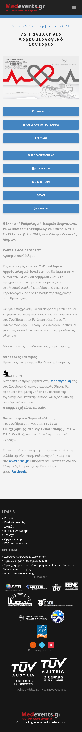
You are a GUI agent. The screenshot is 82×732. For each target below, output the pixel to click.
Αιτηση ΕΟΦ (42, 168)
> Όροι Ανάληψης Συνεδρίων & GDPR (25, 561)
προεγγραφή (61, 381)
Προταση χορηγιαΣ (42, 155)
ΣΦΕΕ (42, 195)
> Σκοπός (8, 526)
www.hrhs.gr (19, 461)
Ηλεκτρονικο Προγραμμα (42, 124)
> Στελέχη (8, 535)
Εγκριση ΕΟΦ (42, 181)
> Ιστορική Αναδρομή (15, 531)
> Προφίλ (8, 518)
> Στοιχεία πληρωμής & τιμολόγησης (24, 556)
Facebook (18, 472)
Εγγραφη (42, 138)
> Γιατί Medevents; (13, 522)
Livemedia (41, 208)
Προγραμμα (42, 111)
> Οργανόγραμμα (12, 539)
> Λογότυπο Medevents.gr (18, 573)
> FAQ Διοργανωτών (15, 543)
